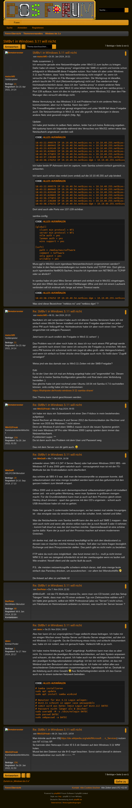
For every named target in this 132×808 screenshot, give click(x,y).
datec (8, 641)
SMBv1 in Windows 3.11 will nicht (29, 41)
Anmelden (22, 28)
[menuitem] (115, 22)
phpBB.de (78, 799)
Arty (59, 796)
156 (16, 437)
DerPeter (9, 601)
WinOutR (9, 470)
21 (15, 84)
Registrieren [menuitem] (127, 23)
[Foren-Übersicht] (51, 10)
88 (15, 608)
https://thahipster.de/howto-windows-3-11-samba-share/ (63, 390)
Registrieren (38, 28)
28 (15, 478)
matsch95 (10, 76)
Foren (17, 22)
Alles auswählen (54, 137)
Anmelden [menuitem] (121, 23)
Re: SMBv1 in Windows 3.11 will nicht (57, 311)
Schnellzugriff (7, 23)
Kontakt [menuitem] (75, 788)
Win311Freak (11, 427)
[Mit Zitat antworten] (125, 53)
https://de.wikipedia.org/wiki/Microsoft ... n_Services (89, 738)
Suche (10, 28)
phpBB (57, 793)
